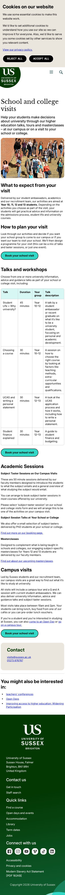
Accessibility (14, 860)
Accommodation (16, 818)
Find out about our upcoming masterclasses (27, 561)
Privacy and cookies (18, 865)
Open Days (12, 698)
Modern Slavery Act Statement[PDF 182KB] (25, 873)
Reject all (14, 58)
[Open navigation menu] (51, 72)
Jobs (9, 835)
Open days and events (20, 813)
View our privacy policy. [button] (17, 49)
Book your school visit (19, 255)
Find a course (14, 807)
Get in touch (13, 787)
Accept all (41, 58)
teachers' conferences (19, 694)
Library (10, 824)
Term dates (13, 829)
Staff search (13, 792)
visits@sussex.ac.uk (19, 657)
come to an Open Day (41, 621)
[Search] (61, 74)
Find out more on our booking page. (22, 532)
